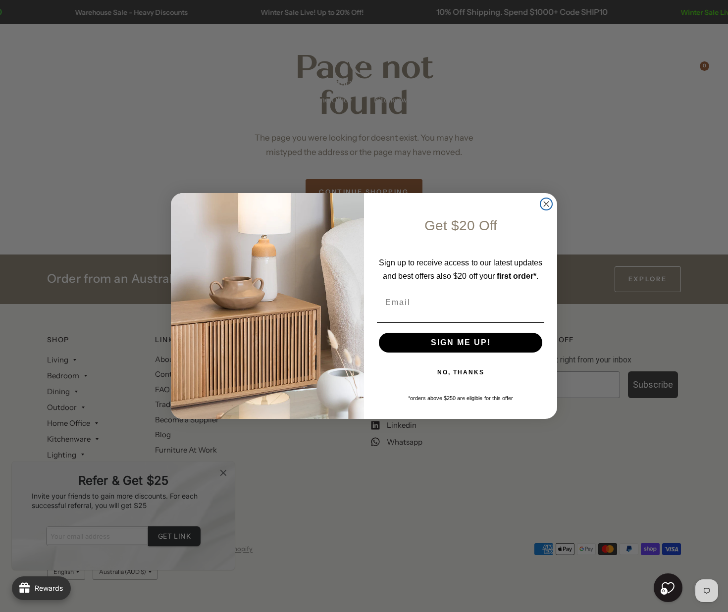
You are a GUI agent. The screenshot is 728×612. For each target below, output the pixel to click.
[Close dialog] (546, 204)
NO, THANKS (460, 372)
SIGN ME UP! (461, 342)
